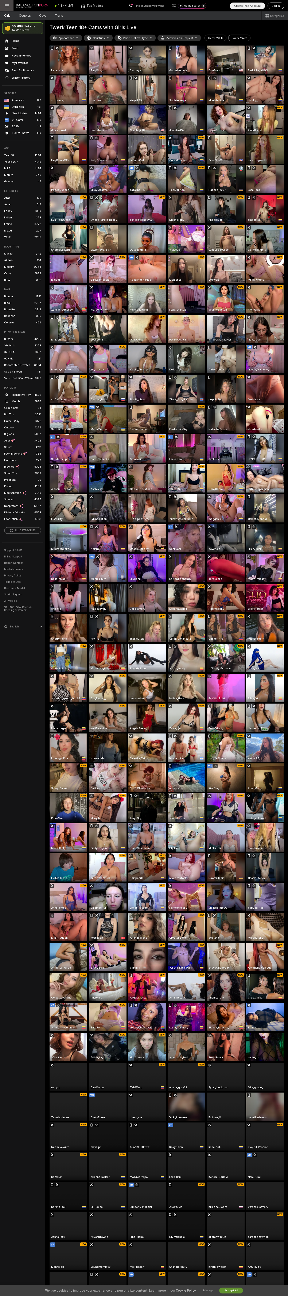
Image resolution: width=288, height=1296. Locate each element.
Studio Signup (13, 594)
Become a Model (14, 588)
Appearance (66, 38)
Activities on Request (179, 38)
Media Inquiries (13, 569)
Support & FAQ (13, 550)
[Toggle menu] (6, 5)
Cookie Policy (186, 1290)
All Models (10, 600)
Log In (276, 5)
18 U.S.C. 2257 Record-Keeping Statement (18, 609)
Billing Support (13, 556)
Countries (99, 38)
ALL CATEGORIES (25, 530)
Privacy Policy (13, 575)
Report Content (13, 562)
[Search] (174, 6)
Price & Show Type (135, 38)
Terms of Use (12, 581)
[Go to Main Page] (32, 5)
